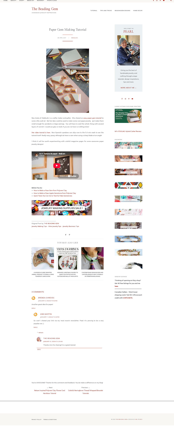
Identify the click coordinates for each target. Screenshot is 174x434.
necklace (74, 37)
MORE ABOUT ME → (128, 88)
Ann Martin (46, 314)
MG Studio (138, 419)
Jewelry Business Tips (71, 226)
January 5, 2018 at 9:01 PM (47, 301)
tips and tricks (106, 10)
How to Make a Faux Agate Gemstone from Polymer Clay (55, 193)
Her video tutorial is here (41, 132)
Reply (34, 308)
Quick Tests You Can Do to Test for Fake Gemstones (53, 196)
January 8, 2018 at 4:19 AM (53, 341)
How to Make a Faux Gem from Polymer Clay (50, 190)
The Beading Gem (45, 9)
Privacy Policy (36, 419)
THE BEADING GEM (51, 223)
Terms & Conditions (50, 419)
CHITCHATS (127, 298)
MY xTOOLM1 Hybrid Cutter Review (128, 131)
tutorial (94, 10)
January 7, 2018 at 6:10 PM (49, 317)
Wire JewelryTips (55, 226)
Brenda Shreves (46, 298)
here (116, 286)
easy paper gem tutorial (92, 118)
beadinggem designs (122, 10)
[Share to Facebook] (65, 235)
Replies (41, 332)
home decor (137, 10)
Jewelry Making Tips (39, 226)
